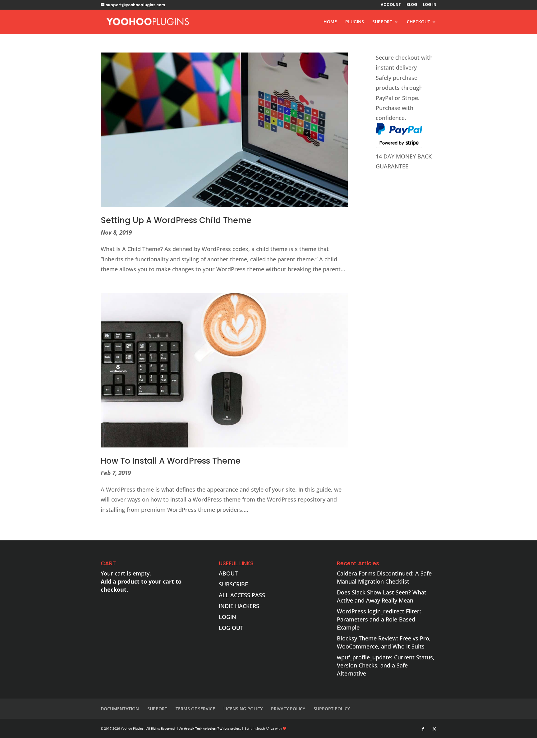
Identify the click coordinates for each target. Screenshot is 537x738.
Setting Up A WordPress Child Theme (176, 220)
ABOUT (228, 573)
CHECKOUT (418, 22)
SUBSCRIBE (233, 584)
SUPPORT (382, 22)
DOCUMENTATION (120, 709)
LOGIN (227, 617)
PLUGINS (354, 22)
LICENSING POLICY (243, 709)
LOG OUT (231, 627)
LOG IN (429, 5)
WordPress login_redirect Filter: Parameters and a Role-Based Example (379, 619)
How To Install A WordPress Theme (171, 460)
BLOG (411, 5)
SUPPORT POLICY (332, 709)
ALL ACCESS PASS (242, 595)
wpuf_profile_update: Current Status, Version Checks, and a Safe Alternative (385, 665)
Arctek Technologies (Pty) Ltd (206, 728)
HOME (330, 22)
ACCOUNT (391, 5)
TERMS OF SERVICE (195, 709)
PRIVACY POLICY (288, 709)
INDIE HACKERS (239, 606)
